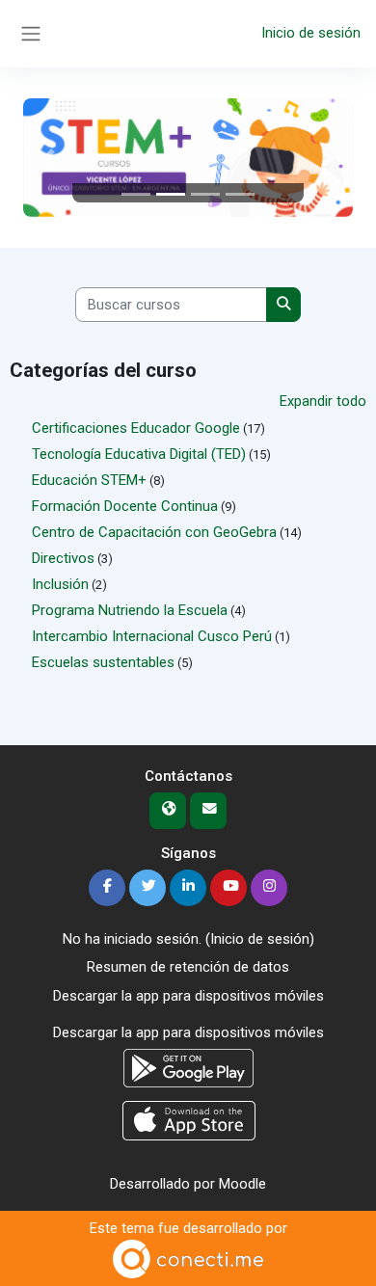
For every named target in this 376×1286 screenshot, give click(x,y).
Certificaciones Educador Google (136, 428)
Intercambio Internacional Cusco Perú (152, 636)
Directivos (63, 558)
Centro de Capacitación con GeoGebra (154, 532)
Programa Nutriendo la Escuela (130, 610)
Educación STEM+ (89, 480)
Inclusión (60, 584)
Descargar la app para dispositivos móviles (188, 996)
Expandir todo (323, 401)
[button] (47, 157)
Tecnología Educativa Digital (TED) (139, 454)
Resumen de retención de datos (188, 967)
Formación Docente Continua (125, 506)
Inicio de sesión (311, 32)
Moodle (242, 1183)
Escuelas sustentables (103, 662)
